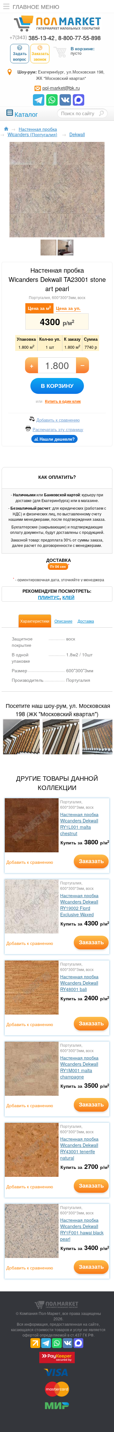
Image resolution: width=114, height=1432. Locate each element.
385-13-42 (32, 37)
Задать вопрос (20, 56)
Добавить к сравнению (29, 862)
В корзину (57, 385)
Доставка (86, 621)
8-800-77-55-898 (79, 37)
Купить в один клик (63, 401)
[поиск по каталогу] (101, 113)
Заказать (91, 861)
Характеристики (34, 621)
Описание (63, 621)
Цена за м (39, 307)
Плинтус (49, 597)
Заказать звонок (40, 56)
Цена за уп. (68, 308)
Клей (68, 597)
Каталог (26, 113)
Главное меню (36, 6)
